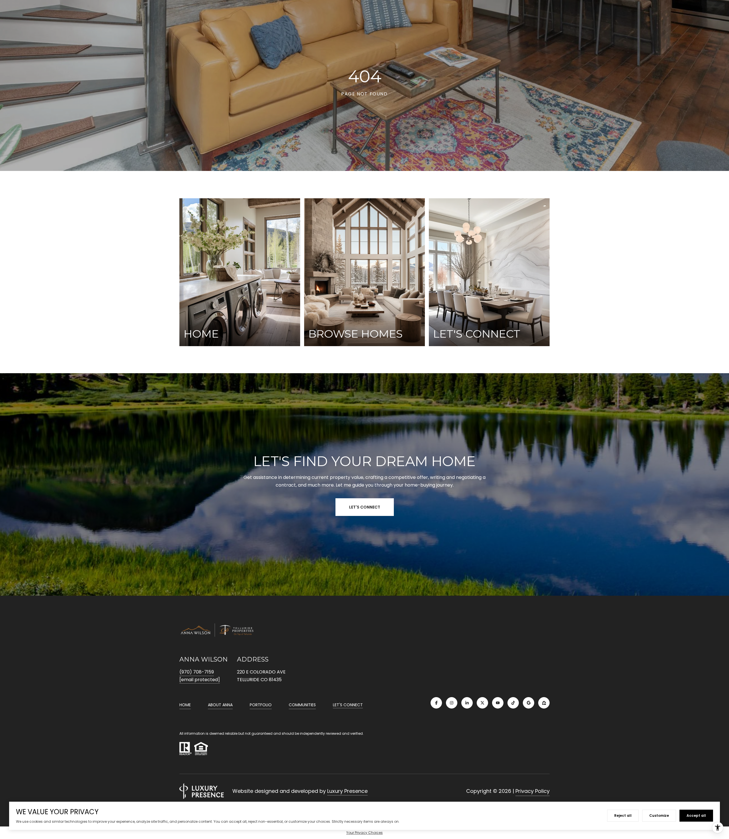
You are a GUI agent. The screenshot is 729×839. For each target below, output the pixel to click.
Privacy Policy (532, 791)
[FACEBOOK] (436, 703)
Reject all (623, 815)
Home (185, 705)
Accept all (696, 815)
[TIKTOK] (513, 703)
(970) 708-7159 (196, 672)
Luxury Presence (347, 791)
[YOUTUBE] (497, 703)
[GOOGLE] (528, 703)
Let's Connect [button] (364, 507)
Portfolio (261, 705)
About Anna (220, 705)
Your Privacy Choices (364, 832)
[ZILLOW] (544, 703)
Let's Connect (348, 705)
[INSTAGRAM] (451, 703)
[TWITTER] (482, 703)
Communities (302, 705)
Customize (659, 815)
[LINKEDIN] (467, 703)
